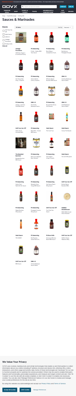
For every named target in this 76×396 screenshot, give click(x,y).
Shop (16, 11)
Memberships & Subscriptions (48, 11)
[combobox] (39, 6)
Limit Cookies (25, 390)
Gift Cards (63, 11)
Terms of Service (60, 383)
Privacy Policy (46, 383)
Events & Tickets (25, 11)
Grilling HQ (21, 16)
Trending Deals (7, 11)
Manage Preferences (39, 390)
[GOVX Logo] (9, 6)
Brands (71, 11)
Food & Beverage (11, 16)
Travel (34, 11)
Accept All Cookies (10, 390)
